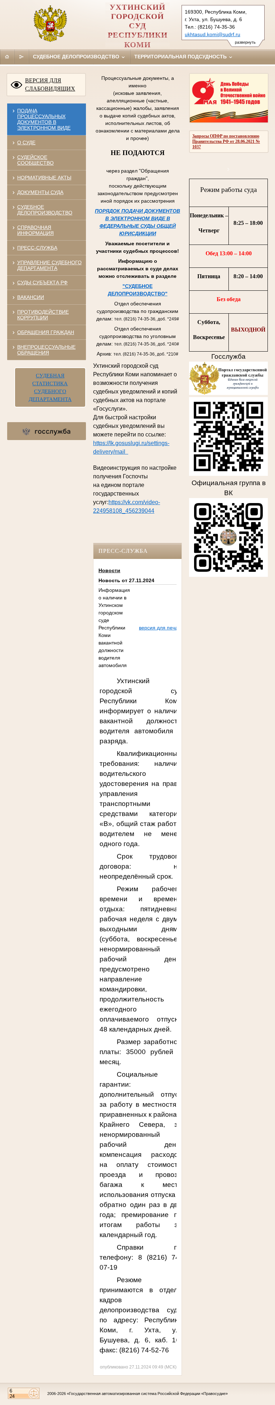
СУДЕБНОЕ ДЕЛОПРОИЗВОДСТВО (44, 210)
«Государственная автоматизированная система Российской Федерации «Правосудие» (147, 1393)
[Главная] (7, 56)
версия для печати (161, 628)
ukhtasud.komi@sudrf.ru (212, 34)
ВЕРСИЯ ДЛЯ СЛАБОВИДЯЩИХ (50, 84)
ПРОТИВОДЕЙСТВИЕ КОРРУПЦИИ (43, 314)
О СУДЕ (26, 142)
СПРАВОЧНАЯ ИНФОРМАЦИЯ (35, 230)
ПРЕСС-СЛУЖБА (37, 248)
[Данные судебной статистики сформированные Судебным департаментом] (228, 169)
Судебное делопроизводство (77, 56)
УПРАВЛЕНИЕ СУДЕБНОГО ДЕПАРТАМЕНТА (49, 265)
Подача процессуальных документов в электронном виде (44, 119)
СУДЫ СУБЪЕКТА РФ (42, 282)
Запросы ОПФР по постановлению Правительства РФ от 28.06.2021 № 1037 (226, 141)
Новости (109, 570)
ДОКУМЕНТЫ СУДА (40, 192)
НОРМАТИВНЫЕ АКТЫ (44, 177)
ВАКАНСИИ (30, 297)
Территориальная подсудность (181, 56)
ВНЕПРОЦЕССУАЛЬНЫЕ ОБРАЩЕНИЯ (46, 350)
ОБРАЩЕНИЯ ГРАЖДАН (45, 332)
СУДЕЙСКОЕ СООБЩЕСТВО (35, 160)
